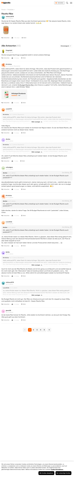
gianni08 (8, 310)
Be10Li (8, 252)
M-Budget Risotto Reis (26, 85)
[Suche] (67, 3)
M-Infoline (9, 64)
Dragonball (9, 50)
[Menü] (71, 3)
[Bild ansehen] (5, 29)
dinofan (8, 139)
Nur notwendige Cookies (63, 473)
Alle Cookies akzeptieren (46, 473)
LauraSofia (9, 222)
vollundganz (9, 167)
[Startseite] (5, 3)
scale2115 (9, 109)
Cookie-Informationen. (57, 469)
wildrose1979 (10, 16)
